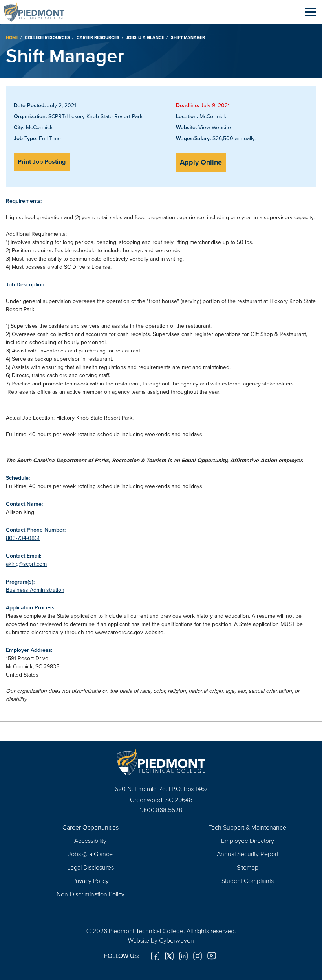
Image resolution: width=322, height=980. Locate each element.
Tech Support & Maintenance (247, 827)
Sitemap (247, 867)
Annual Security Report (247, 854)
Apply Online (201, 162)
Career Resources (98, 37)
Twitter (169, 956)
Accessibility (90, 840)
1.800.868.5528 (161, 810)
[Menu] (310, 12)
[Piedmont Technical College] (161, 762)
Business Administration (35, 590)
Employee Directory (247, 840)
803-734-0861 (23, 538)
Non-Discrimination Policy (90, 894)
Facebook (155, 956)
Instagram (197, 956)
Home (12, 37)
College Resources (47, 37)
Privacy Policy (90, 880)
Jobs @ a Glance (145, 37)
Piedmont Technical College (37, 12)
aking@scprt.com (26, 564)
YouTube (211, 956)
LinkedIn (183, 956)
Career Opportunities (90, 827)
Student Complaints (247, 880)
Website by (161, 940)
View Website (214, 127)
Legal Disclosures (90, 867)
